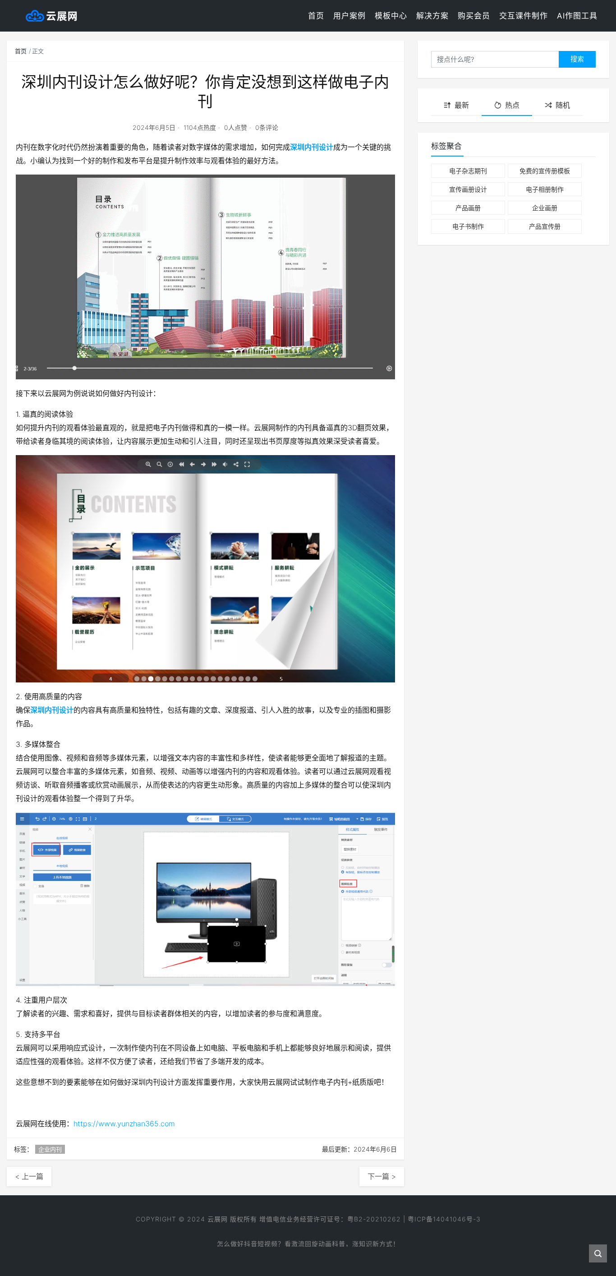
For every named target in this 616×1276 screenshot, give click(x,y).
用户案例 (349, 15)
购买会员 (474, 15)
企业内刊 (50, 1149)
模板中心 (391, 15)
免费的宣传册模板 (544, 171)
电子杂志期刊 (468, 171)
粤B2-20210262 (374, 1219)
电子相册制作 (545, 189)
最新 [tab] (462, 105)
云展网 (217, 1219)
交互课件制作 (523, 15)
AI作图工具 (577, 15)
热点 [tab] (512, 105)
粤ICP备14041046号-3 (444, 1219)
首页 (316, 15)
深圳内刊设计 (311, 147)
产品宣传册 (545, 226)
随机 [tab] (563, 105)
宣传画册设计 (468, 189)
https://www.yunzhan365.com (124, 1123)
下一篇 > (382, 1176)
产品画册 (468, 208)
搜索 (577, 59)
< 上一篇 (29, 1176)
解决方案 (432, 15)
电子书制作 (468, 226)
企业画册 (544, 208)
